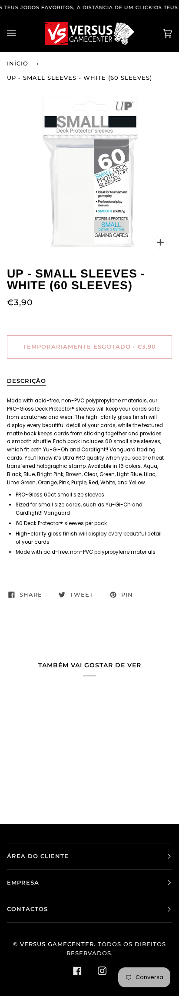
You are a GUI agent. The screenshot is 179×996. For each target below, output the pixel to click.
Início (17, 63)
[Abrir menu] (20, 34)
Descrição (26, 381)
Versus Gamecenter (57, 944)
